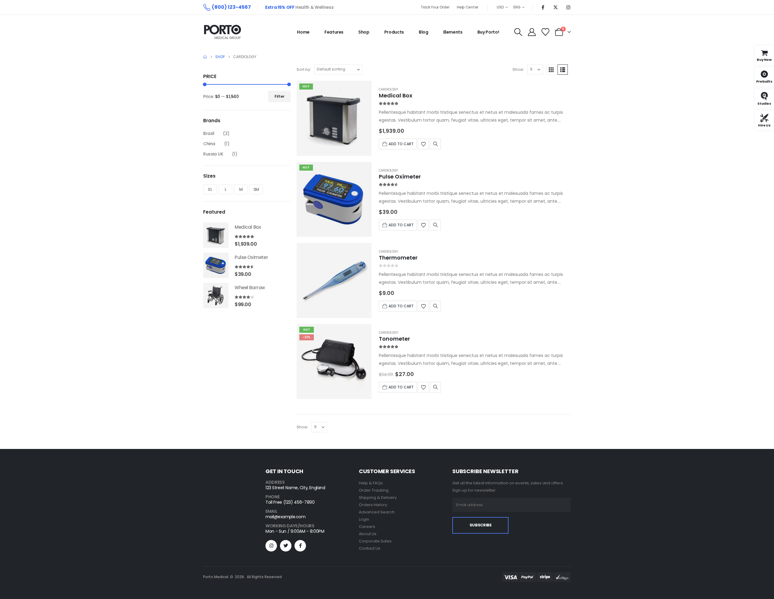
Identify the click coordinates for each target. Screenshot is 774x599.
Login (364, 519)
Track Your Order (435, 7)
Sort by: (304, 69)
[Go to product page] (216, 235)
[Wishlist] (545, 32)
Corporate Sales (375, 541)
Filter (280, 96)
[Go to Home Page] (205, 57)
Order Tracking (374, 490)
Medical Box (395, 95)
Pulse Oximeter (400, 176)
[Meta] (300, 546)
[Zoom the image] (221, 505)
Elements (453, 32)
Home (303, 32)
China (209, 144)
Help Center (467, 7)
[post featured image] (334, 118)
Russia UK (213, 154)
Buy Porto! (488, 32)
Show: (518, 69)
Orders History (373, 505)
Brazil (208, 133)
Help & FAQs (371, 483)
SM (256, 189)
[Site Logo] (222, 32)
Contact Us (369, 548)
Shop (363, 32)
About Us (367, 534)
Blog (423, 32)
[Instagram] (568, 7)
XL (210, 189)
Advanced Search (377, 512)
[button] (518, 32)
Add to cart (401, 143)
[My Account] (531, 32)
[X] (555, 7)
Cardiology (388, 89)
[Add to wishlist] (423, 144)
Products (394, 32)
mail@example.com (285, 517)
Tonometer (394, 338)
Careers (367, 526)
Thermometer (398, 257)
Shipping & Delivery (378, 497)
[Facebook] (542, 7)
